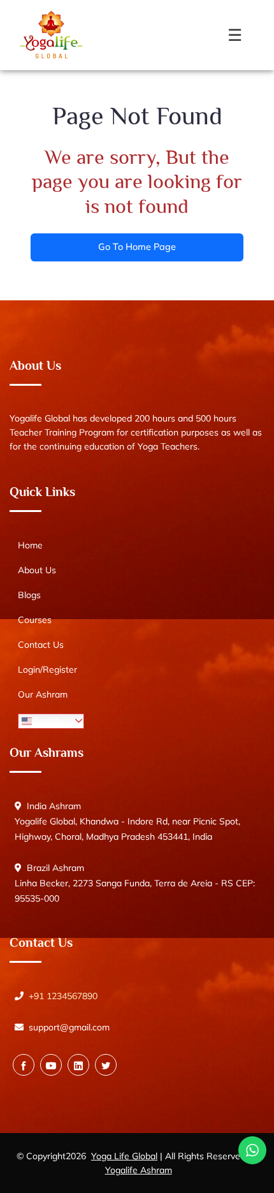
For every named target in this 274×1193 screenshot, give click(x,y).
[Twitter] (106, 1065)
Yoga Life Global (124, 1156)
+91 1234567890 (63, 996)
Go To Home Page (137, 247)
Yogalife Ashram (138, 1170)
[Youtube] (51, 1065)
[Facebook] (23, 1065)
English (46, 720)
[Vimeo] (78, 1065)
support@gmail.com (69, 1027)
